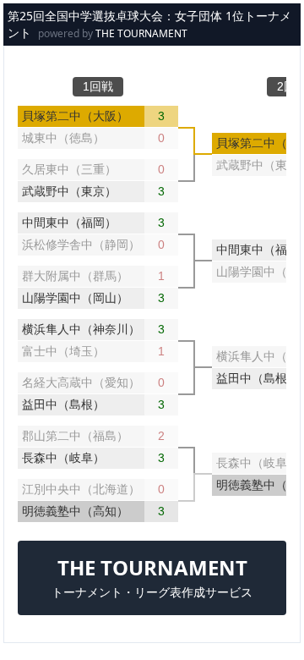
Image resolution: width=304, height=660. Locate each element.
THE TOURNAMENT (141, 33)
